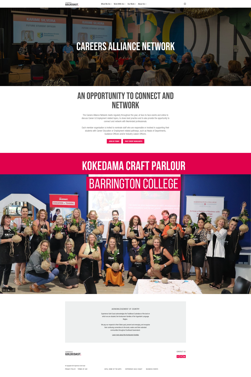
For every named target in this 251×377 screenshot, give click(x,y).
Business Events (152, 369)
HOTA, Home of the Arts (112, 369)
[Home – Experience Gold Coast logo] (73, 353)
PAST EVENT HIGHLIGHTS (133, 141)
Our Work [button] (131, 4)
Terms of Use (82, 369)
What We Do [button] (105, 4)
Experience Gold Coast (133, 369)
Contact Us (181, 351)
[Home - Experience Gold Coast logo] (72, 3)
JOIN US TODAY (114, 141)
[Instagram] (181, 356)
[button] (185, 3)
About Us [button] (141, 4)
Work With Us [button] (119, 4)
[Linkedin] (184, 356)
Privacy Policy (70, 369)
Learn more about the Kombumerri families (125, 335)
